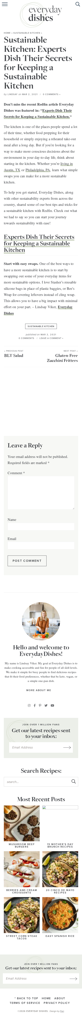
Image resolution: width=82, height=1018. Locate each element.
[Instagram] (29, 705)
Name (12, 519)
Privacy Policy (57, 1003)
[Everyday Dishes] (41, 15)
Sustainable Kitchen (26, 33)
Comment (16, 472)
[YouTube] (52, 705)
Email (12, 538)
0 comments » (51, 94)
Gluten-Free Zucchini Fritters (62, 356)
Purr (62, 1011)
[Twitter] (46, 705)
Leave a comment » (51, 338)
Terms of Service (25, 1003)
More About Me (39, 690)
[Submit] (73, 781)
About (59, 998)
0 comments (26, 338)
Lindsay (13, 94)
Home (7, 33)
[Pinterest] (40, 705)
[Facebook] (35, 705)
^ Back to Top (26, 998)
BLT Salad (13, 354)
